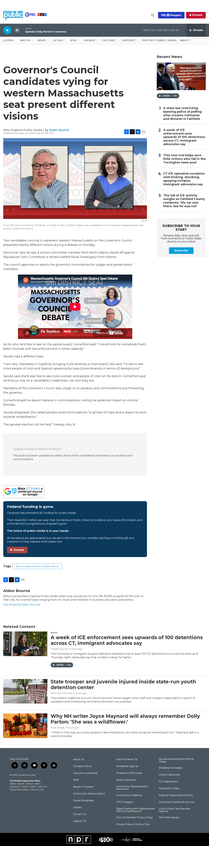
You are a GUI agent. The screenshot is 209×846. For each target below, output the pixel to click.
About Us (78, 759)
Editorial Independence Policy (176, 795)
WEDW (29, 783)
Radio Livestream (126, 780)
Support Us (79, 821)
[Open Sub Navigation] (15, 40)
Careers (77, 807)
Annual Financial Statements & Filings (176, 760)
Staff (76, 780)
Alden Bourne (59, 130)
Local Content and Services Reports (174, 810)
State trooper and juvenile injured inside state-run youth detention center (123, 684)
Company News (82, 766)
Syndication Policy (169, 788)
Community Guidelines (129, 795)
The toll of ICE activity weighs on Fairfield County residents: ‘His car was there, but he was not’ (184, 201)
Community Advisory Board (89, 793)
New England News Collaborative (37, 566)
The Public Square (169, 817)
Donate (197, 15)
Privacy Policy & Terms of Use (133, 824)
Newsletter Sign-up (127, 766)
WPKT (33, 786)
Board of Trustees (83, 787)
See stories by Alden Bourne (21, 604)
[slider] (22, 30)
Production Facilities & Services (176, 802)
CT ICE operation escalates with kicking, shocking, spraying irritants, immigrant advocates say (184, 179)
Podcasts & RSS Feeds (129, 773)
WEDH (13, 783)
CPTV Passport (124, 802)
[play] (7, 30)
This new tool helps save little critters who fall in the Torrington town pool (184, 159)
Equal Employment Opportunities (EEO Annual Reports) (135, 810)
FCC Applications (168, 781)
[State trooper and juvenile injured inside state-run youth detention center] (25, 691)
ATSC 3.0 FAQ (37, 789)
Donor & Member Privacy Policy (134, 817)
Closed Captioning (169, 775)
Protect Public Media (159, 40)
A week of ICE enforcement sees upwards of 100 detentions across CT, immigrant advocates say (184, 137)
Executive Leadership (85, 773)
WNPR (25, 786)
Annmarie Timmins (61, 693)
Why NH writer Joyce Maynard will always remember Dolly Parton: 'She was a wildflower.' (125, 719)
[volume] (17, 30)
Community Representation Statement (132, 787)
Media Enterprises (83, 800)
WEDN (21, 783)
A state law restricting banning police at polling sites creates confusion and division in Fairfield (182, 113)
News (54, 632)
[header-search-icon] (153, 15)
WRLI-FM (42, 786)
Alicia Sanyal (57, 727)
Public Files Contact (19, 789)
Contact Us (79, 814)
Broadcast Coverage (170, 768)
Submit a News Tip (126, 759)
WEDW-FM (15, 786)
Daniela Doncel (59, 648)
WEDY (37, 783)
